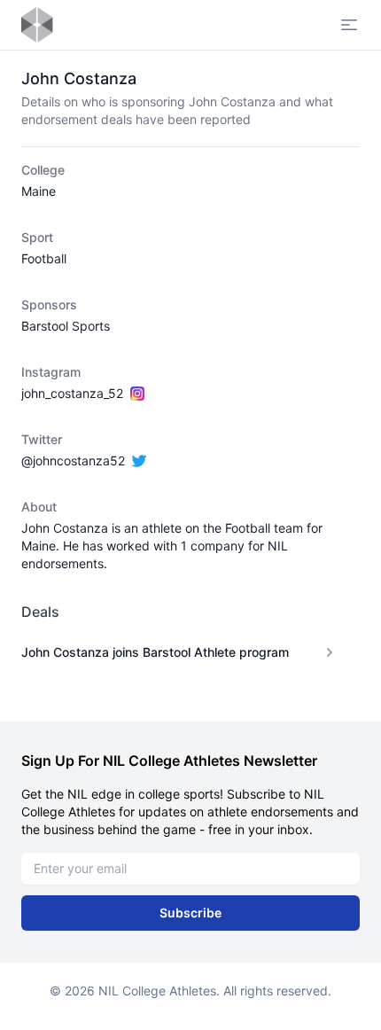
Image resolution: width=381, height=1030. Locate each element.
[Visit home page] (37, 25)
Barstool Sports (65, 325)
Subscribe (190, 912)
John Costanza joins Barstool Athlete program (155, 651)
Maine (38, 191)
